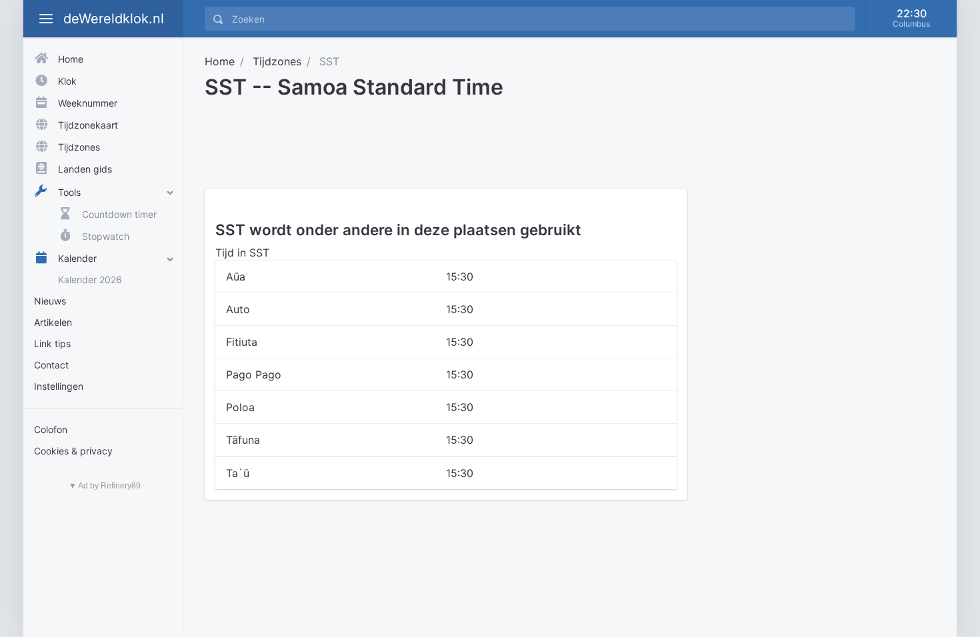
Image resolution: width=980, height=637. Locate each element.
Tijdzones (277, 61)
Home (220, 61)
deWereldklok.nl (113, 19)
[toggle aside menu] (46, 19)
